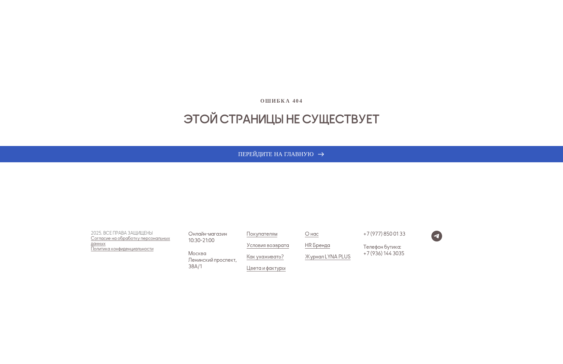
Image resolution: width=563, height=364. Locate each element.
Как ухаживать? (265, 257)
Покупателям (262, 234)
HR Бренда (317, 245)
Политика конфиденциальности (122, 248)
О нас (312, 234)
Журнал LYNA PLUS (328, 257)
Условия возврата (268, 245)
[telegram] (436, 239)
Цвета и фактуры (266, 268)
